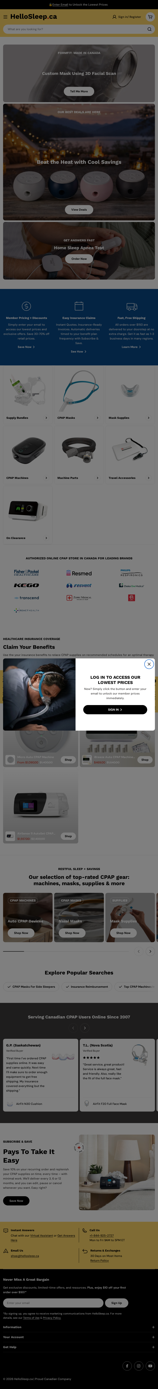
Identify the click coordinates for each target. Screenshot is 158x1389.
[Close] (149, 664)
